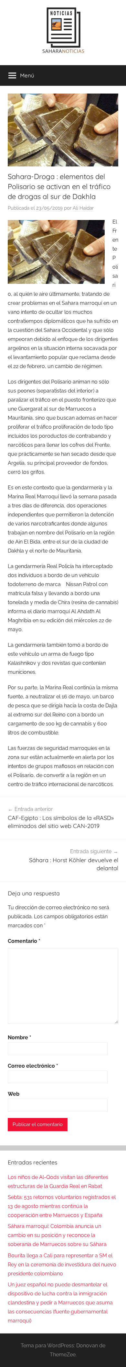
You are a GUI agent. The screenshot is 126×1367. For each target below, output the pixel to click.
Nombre (19, 1037)
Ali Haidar (83, 208)
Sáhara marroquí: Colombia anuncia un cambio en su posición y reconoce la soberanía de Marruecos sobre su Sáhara (57, 1235)
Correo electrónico (33, 1066)
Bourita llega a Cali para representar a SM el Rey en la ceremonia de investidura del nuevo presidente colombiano (62, 1264)
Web (13, 1094)
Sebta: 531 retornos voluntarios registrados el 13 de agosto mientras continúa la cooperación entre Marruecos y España (62, 1206)
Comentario (24, 941)
